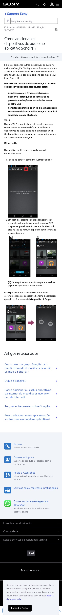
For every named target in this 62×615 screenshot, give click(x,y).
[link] (31, 553)
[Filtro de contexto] (7, 21)
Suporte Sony (17, 13)
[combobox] (31, 21)
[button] (31, 523)
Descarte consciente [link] (31, 570)
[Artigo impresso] (56, 30)
